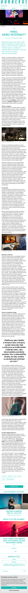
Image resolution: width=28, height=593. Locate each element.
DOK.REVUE (4, 5)
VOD (15, 476)
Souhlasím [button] (14, 587)
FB (21, 5)
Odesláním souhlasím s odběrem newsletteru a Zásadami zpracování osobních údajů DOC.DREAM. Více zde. (14, 565)
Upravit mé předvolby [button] (14, 590)
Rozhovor (9, 515)
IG (24, 5)
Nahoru (14, 548)
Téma (14, 28)
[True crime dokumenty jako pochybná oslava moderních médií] (14, 529)
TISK (15, 551)
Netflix (4, 476)
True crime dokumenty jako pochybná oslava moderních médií (14, 541)
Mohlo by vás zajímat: (14, 519)
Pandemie (10, 476)
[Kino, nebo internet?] (14, 17)
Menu (14, 8)
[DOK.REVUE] (14, 2)
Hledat (25, 8)
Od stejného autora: (14, 492)
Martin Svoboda (18, 38)
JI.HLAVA (5, 571)
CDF (25, 571)
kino (3, 479)
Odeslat (14, 562)
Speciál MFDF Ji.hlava (16, 515)
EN (26, 5)
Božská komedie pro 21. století (14, 512)
